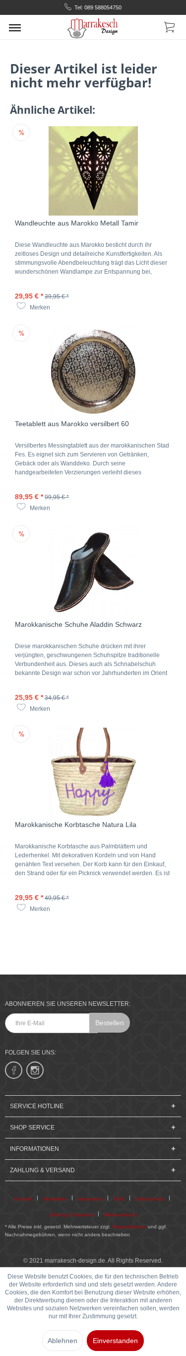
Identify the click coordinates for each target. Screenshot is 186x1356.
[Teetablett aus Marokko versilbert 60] (93, 371)
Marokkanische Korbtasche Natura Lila (75, 825)
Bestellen (109, 1023)
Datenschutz (149, 1199)
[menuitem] (15, 27)
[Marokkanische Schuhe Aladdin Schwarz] (93, 572)
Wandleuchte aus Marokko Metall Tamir (76, 223)
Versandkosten (129, 1226)
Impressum (90, 1199)
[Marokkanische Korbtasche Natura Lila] (93, 772)
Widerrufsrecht (120, 1214)
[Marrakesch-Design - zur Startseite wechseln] (93, 27)
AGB (119, 1199)
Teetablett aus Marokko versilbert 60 (72, 424)
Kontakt (23, 1199)
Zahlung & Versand (71, 1214)
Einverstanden (115, 1341)
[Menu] (15, 27)
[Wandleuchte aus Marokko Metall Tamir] (93, 171)
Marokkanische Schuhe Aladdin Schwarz (78, 624)
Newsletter (55, 1199)
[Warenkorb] (170, 29)
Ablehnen (62, 1341)
